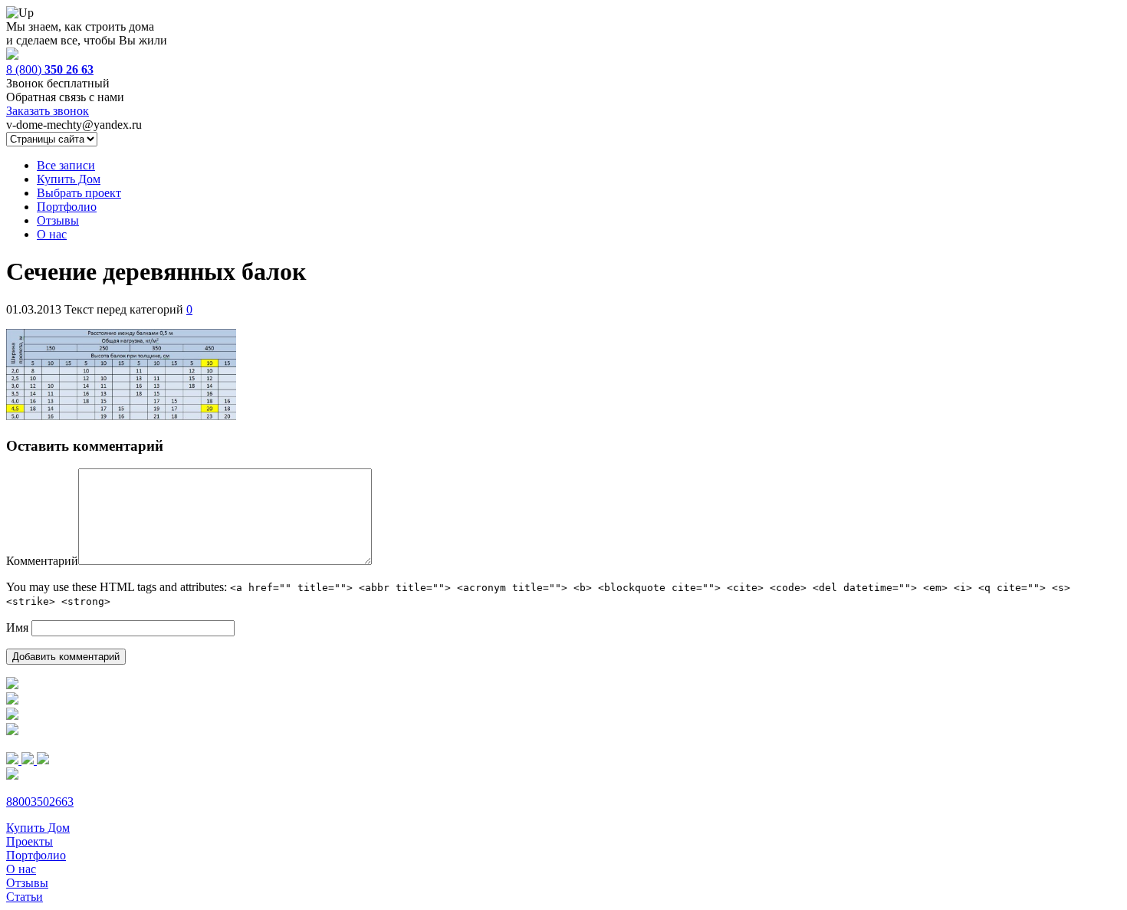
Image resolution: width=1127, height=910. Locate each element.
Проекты (29, 841)
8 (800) (50, 69)
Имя (17, 627)
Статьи (24, 896)
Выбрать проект (79, 192)
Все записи (66, 165)
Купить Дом (68, 179)
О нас (52, 234)
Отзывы (58, 220)
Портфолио (67, 206)
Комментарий (42, 560)
